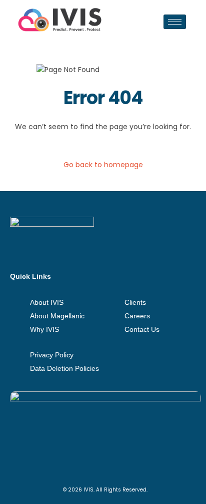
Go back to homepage (103, 165)
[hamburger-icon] (175, 22)
